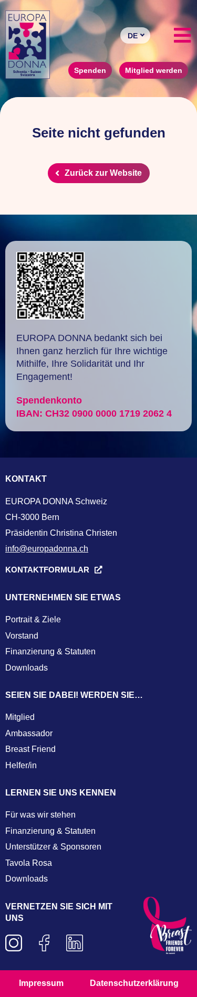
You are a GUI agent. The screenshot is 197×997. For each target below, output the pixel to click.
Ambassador (29, 733)
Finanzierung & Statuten (50, 651)
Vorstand (21, 635)
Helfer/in (21, 765)
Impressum (41, 983)
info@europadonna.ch (46, 548)
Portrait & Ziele (33, 619)
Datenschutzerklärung (134, 983)
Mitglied (20, 717)
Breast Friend (30, 749)
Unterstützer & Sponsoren (53, 846)
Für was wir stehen (40, 814)
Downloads (26, 667)
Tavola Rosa (28, 862)
